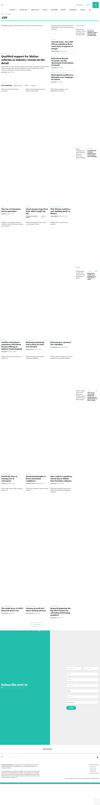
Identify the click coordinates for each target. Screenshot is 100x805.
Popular (33, 85)
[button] (95, 5)
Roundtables (90, 29)
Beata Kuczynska (30, 613)
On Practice (23, 9)
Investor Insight (30, 340)
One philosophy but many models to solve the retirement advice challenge (92, 153)
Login (88, 5)
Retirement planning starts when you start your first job (35, 344)
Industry (12, 9)
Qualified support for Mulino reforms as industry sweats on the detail (23, 60)
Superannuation (54, 606)
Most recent (18, 85)
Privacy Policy (69, 778)
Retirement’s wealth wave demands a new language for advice (62, 77)
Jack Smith (53, 82)
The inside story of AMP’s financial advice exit (12, 609)
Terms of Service (77, 778)
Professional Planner (55, 347)
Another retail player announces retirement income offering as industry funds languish (11, 345)
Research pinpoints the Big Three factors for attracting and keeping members (60, 611)
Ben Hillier (3, 213)
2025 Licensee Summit (6, 606)
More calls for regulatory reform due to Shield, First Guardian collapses (61, 478)
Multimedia (73, 9)
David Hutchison (29, 349)
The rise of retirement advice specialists (11, 210)
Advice (45, 9)
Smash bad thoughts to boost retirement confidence (36, 478)
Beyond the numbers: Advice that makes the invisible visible (92, 33)
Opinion (63, 9)
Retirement (4, 340)
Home (2, 14)
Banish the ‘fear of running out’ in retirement (9, 478)
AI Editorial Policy (94, 778)
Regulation (34, 9)
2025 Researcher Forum (56, 206)
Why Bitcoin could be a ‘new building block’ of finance (60, 211)
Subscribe (79, 5)
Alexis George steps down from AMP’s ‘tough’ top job (37, 211)
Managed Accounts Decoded (58, 72)
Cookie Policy (86, 778)
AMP (6, 14)
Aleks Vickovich (4, 613)
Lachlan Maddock (55, 51)
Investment (54, 9)
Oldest (26, 85)
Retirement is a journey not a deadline (60, 343)
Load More (37, 624)
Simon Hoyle (4, 72)
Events (83, 9)
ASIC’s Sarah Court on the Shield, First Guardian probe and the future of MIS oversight (92, 396)
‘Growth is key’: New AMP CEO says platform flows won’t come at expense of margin (62, 45)
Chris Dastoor (54, 67)
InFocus (52, 340)
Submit (71, 708)
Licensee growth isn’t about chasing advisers (36, 609)
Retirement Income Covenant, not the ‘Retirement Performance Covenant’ (62, 61)
